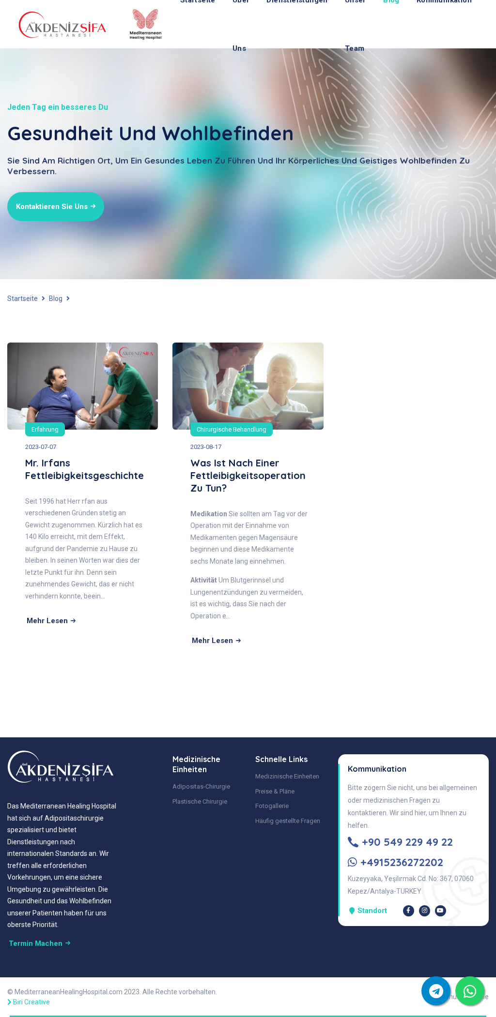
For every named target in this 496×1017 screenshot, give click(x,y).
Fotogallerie (272, 805)
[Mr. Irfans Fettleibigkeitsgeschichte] (82, 385)
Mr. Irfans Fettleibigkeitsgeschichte (84, 469)
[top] (469, 990)
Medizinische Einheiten (287, 776)
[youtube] (440, 910)
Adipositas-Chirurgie (201, 786)
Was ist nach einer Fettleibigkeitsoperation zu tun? (248, 475)
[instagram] (424, 910)
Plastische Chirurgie (199, 801)
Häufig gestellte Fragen (287, 820)
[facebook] (408, 910)
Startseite (22, 298)
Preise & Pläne (274, 791)
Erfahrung (45, 429)
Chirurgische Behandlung (231, 429)
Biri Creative (31, 1002)
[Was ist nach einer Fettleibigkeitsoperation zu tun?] (247, 385)
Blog (55, 298)
